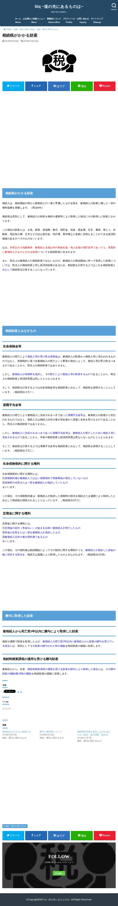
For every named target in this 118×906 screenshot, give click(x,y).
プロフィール (69, 20)
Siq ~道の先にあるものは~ (59, 6)
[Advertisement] (59, 114)
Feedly (58, 873)
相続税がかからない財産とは (16, 732)
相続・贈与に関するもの (16, 826)
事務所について (54, 20)
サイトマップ (97, 20)
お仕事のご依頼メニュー (34, 20)
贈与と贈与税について (51, 732)
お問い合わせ (83, 20)
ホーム (18, 20)
